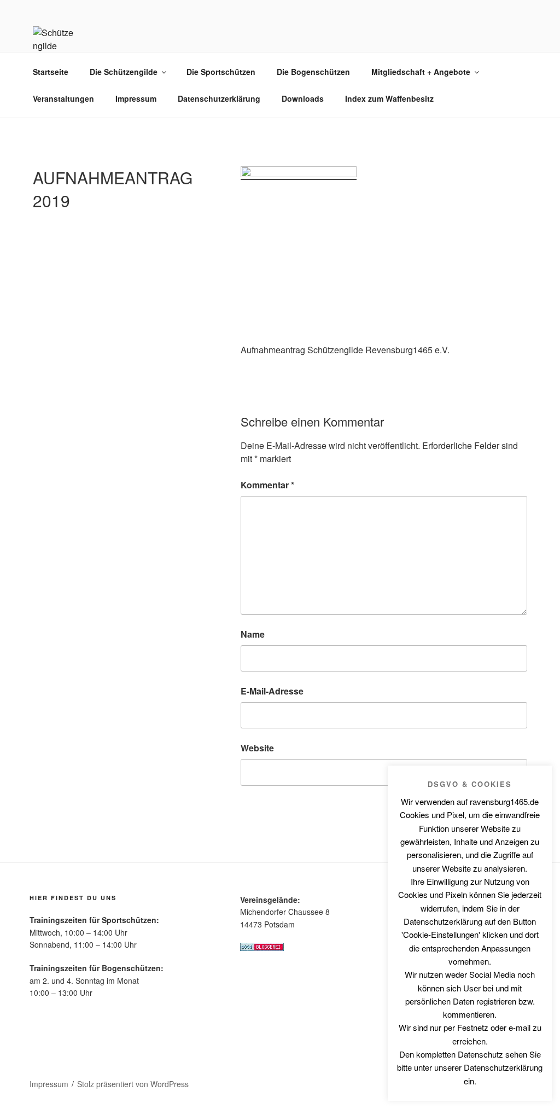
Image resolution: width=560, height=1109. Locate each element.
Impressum (135, 98)
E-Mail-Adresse (272, 691)
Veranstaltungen (63, 98)
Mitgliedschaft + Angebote (420, 71)
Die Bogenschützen (313, 71)
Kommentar (267, 484)
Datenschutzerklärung (219, 98)
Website (257, 748)
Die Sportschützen (220, 71)
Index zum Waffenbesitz (389, 98)
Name (253, 634)
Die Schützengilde (124, 71)
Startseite (50, 71)
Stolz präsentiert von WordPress (133, 1083)
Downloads (303, 98)
